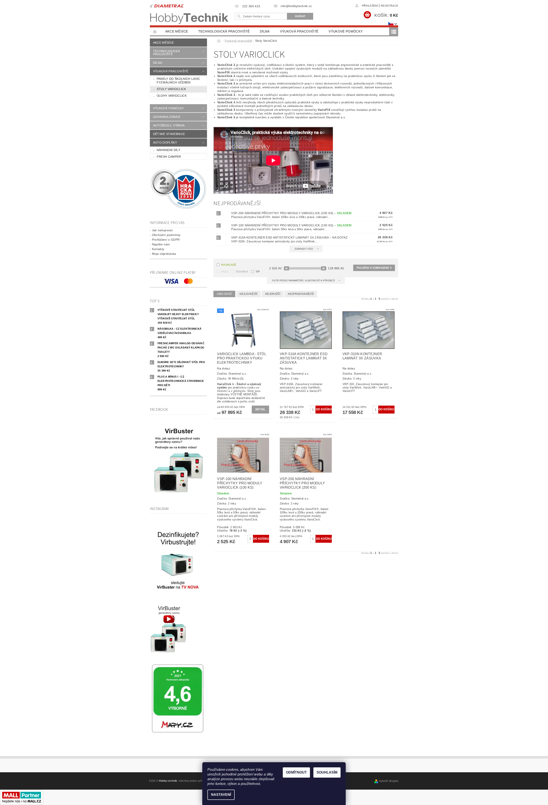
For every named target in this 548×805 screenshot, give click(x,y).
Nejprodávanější (301, 293)
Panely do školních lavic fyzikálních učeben (178, 80)
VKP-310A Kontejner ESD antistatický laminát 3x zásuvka (289, 237)
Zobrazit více (304, 249)
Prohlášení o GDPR (166, 239)
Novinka (242, 271)
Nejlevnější (249, 293)
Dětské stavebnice (169, 134)
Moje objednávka (164, 253)
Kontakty (158, 249)
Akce (224, 271)
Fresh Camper (169, 156)
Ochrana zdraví (166, 117)
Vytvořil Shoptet (388, 781)
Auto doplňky (165, 142)
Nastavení (221, 794)
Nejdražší (272, 293)
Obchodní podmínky (166, 235)
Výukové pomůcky (346, 31)
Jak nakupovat (162, 230)
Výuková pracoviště (299, 31)
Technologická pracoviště (224, 31)
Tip (258, 271)
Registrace (389, 5)
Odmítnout (296, 772)
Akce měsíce (176, 31)
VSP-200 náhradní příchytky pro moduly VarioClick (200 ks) (291, 213)
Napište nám (161, 244)
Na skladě (228, 264)
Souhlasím (327, 772)
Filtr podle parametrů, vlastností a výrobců (303, 280)
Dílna (265, 31)
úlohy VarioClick (172, 95)
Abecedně (224, 293)
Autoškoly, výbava (169, 125)
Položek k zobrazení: (374, 267)
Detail (260, 409)
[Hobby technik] (189, 13)
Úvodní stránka (155, 31)
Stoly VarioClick (171, 89)
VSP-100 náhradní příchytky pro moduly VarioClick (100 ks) (291, 225)
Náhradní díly (168, 150)
